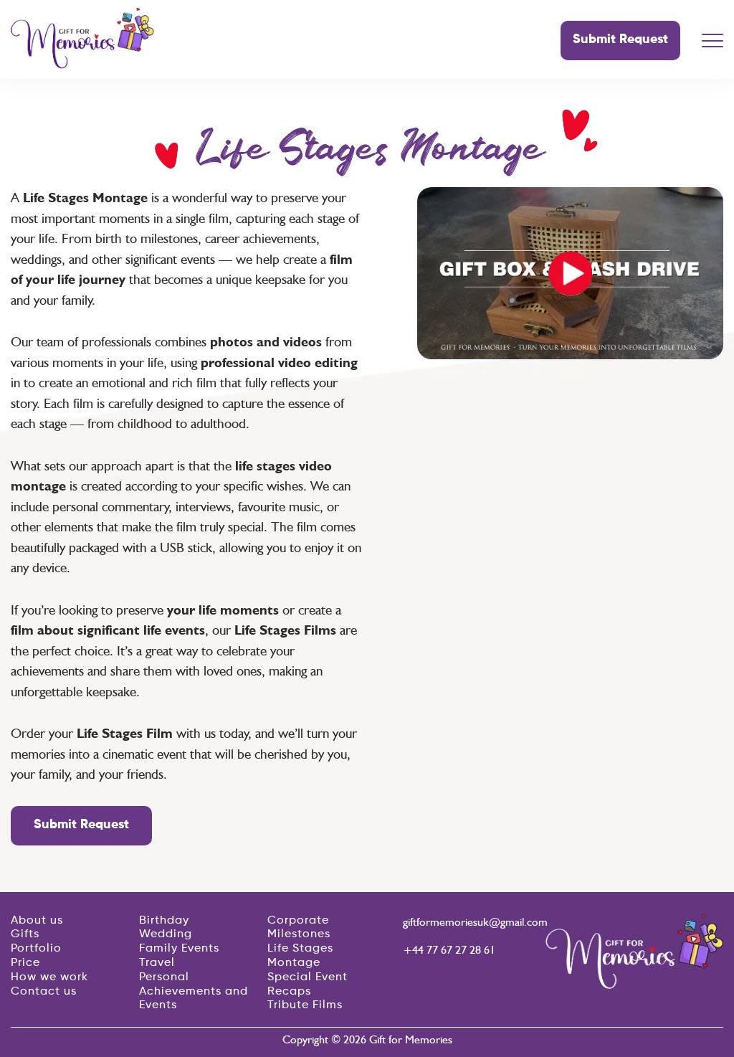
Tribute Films (305, 1005)
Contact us (44, 991)
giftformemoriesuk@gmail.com (469, 922)
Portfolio (36, 948)
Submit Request (620, 39)
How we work (49, 977)
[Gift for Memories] (82, 64)
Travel (157, 963)
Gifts (25, 934)
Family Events (179, 948)
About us (37, 920)
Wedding (165, 934)
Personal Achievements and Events (193, 992)
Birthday (164, 920)
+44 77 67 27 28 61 (449, 950)
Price (25, 963)
